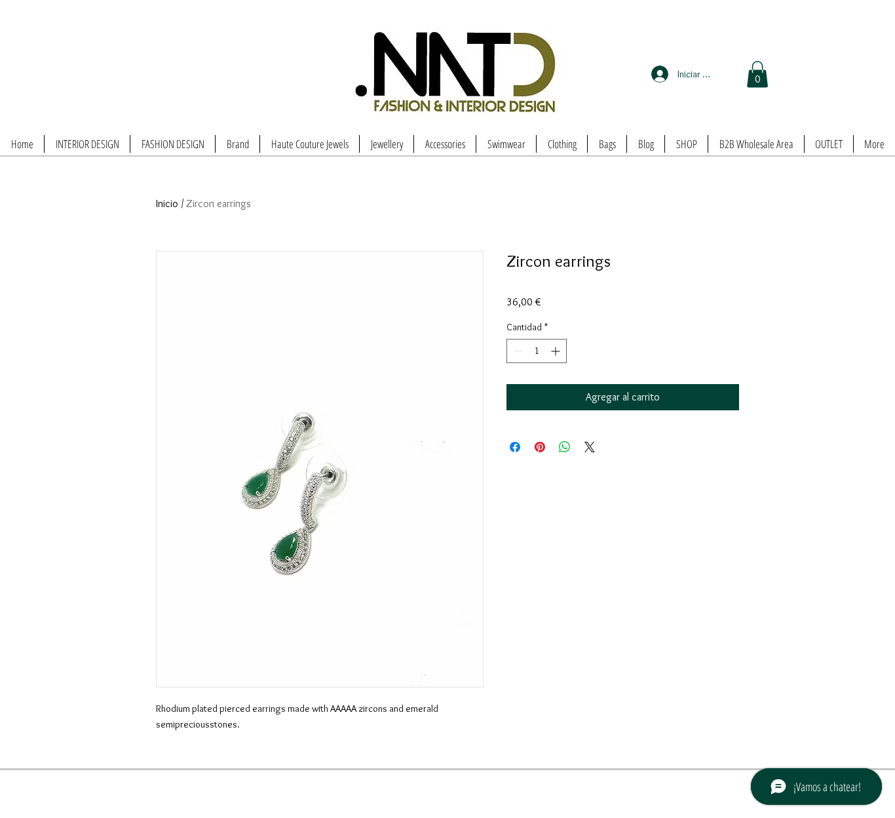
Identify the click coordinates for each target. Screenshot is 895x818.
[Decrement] (516, 351)
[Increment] (556, 351)
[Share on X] (590, 447)
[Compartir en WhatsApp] (565, 447)
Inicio (167, 203)
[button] (757, 74)
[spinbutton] (536, 351)
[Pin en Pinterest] (540, 447)
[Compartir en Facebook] (515, 447)
